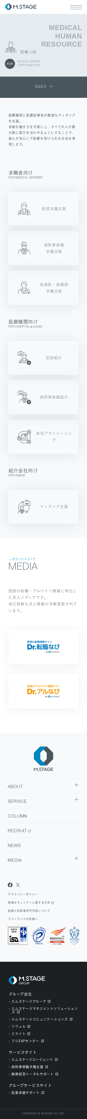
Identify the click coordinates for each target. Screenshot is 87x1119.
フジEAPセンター (25, 1041)
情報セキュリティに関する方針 (29, 902)
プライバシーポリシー (23, 894)
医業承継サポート (25, 1092)
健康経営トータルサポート (32, 1074)
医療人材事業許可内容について (29, 911)
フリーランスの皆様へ (23, 919)
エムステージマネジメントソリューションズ (44, 1010)
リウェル (18, 1026)
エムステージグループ (28, 1001)
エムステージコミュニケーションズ (39, 1019)
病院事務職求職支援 (27, 1067)
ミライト (18, 1034)
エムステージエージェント (32, 1059)
